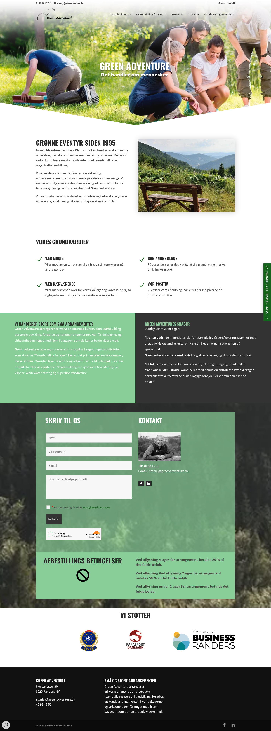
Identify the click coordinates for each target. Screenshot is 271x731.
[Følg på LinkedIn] (149, 483)
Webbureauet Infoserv (59, 725)
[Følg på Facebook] (141, 483)
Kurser (176, 14)
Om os (221, 3)
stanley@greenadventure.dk (168, 471)
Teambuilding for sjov (149, 14)
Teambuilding (118, 14)
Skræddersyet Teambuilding (267, 290)
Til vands (193, 14)
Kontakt (231, 3)
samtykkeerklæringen (96, 507)
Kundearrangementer (217, 14)
